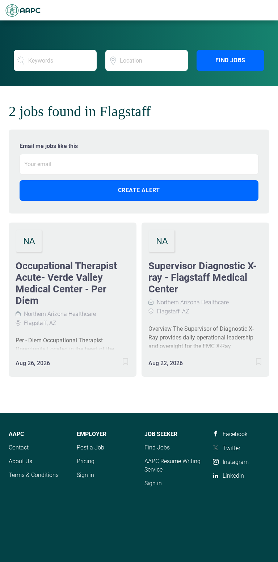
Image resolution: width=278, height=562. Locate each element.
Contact (19, 447)
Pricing (85, 461)
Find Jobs (230, 60)
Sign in (85, 475)
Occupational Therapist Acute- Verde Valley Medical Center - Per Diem (66, 283)
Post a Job (90, 447)
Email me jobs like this (49, 146)
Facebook (235, 434)
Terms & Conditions (34, 475)
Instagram (236, 462)
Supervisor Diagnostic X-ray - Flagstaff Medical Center (202, 277)
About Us (20, 461)
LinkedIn (233, 475)
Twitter (231, 448)
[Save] (118, 363)
